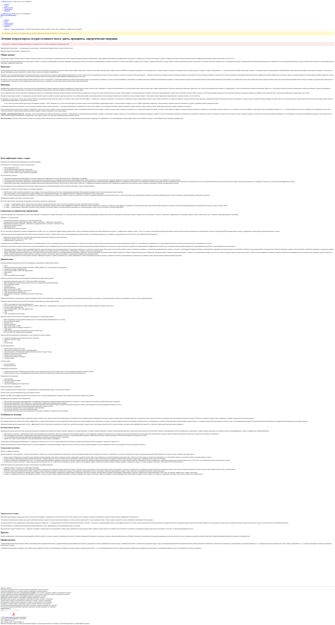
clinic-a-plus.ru (9, 617)
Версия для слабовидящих (8, 15)
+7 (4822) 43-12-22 (6, 1)
